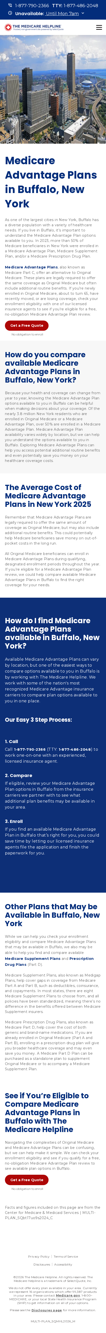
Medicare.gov (68, 1295)
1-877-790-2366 (30, 749)
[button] (47, 13)
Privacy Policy (39, 1256)
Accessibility (63, 1264)
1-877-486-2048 (75, 749)
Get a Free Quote (26, 325)
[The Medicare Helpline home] (35, 27)
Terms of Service (66, 1256)
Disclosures (42, 1264)
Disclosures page (47, 1310)
